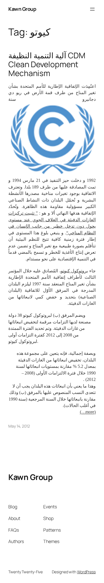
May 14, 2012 (19, 426)
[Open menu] (92, 9)
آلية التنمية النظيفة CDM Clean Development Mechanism (46, 64)
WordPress (86, 571)
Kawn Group (22, 9)
